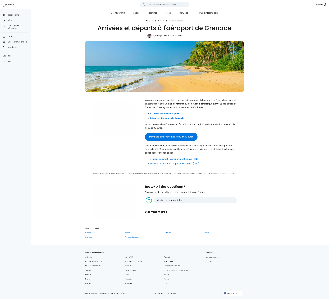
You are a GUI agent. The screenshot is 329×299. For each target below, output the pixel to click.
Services (184, 12)
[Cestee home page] (8, 5)
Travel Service (130, 270)
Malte (127, 274)
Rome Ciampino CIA (172, 266)
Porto (166, 283)
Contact (209, 261)
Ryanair (167, 257)
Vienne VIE (129, 257)
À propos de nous (212, 257)
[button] (191, 200)
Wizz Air (88, 270)
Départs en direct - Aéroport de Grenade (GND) (174, 163)
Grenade (161, 21)
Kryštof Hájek (157, 36)
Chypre (88, 283)
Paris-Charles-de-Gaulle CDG (176, 270)
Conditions (104, 293)
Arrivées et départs (176, 21)
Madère (88, 274)
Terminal (152, 12)
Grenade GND (118, 12)
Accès (136, 12)
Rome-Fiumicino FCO (133, 261)
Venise (166, 274)
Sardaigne (168, 261)
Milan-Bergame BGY (93, 266)
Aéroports (149, 21)
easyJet (128, 266)
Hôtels (168, 12)
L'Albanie (128, 279)
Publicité (123, 293)
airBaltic (88, 257)
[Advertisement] (113, 119)
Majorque (128, 283)
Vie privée (114, 293)
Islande (88, 279)
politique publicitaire (227, 173)
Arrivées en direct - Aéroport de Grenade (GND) (174, 159)
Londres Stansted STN (93, 261)
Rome (166, 279)
